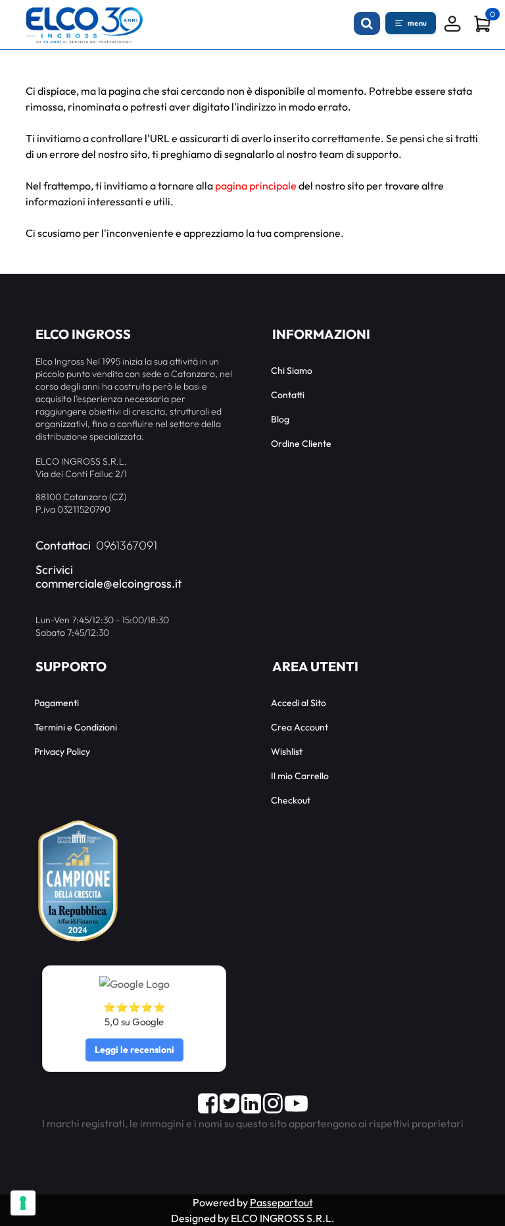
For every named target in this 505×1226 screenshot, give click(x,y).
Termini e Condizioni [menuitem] (75, 727)
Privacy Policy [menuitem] (62, 751)
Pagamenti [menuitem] (56, 703)
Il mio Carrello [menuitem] (300, 776)
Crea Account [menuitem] (299, 727)
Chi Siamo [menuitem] (291, 370)
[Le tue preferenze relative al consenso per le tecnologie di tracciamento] (23, 1202)
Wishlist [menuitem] (286, 751)
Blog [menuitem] (280, 419)
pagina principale (256, 185)
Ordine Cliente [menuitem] (301, 443)
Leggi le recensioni (134, 1050)
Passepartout (281, 1202)
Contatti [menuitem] (287, 395)
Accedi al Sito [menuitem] (298, 703)
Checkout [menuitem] (290, 800)
